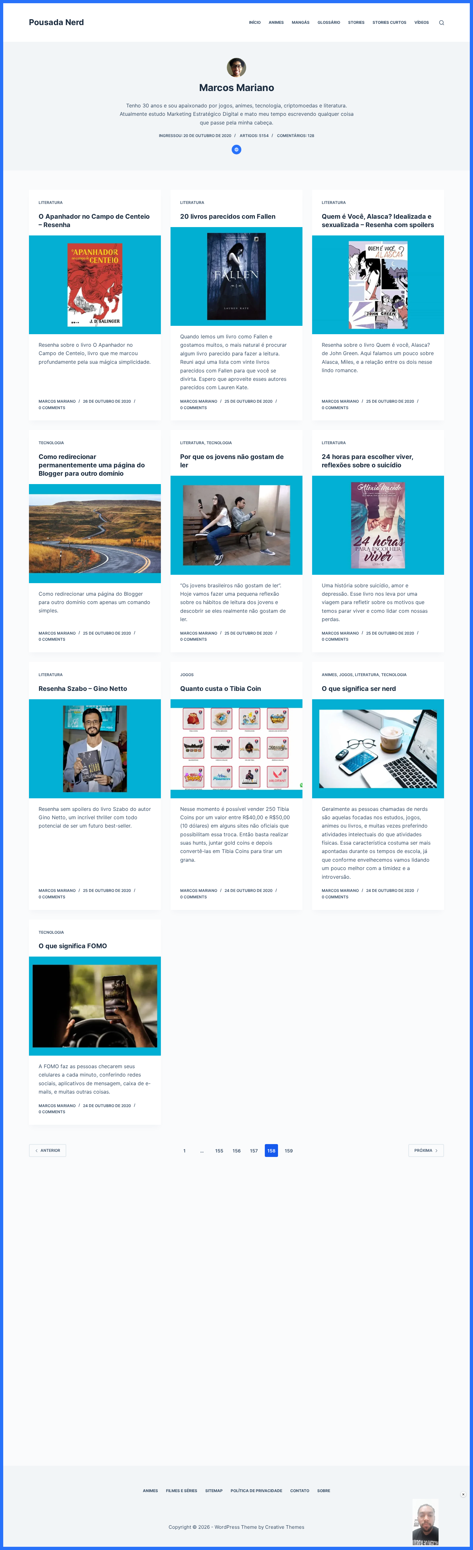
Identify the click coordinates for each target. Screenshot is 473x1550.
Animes (276, 22)
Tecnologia (51, 442)
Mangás (301, 22)
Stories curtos (389, 22)
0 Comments (52, 407)
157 (254, 1150)
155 (219, 1150)
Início (255, 22)
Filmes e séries (181, 1490)
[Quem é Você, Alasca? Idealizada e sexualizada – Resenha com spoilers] (378, 285)
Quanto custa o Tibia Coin (220, 688)
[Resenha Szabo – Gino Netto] (95, 748)
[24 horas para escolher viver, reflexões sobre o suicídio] (378, 525)
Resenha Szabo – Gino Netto (83, 688)
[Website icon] (236, 149)
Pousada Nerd (56, 22)
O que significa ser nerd (359, 688)
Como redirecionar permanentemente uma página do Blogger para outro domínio (92, 465)
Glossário (329, 22)
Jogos (187, 674)
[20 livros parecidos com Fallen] (236, 276)
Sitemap (214, 1490)
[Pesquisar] (441, 22)
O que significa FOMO (73, 946)
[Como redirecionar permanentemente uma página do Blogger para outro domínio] (95, 533)
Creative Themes (284, 1527)
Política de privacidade (256, 1490)
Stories (356, 22)
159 (289, 1150)
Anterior (50, 1150)
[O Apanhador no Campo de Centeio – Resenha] (95, 285)
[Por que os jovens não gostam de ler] (236, 525)
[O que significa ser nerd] (378, 748)
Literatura (51, 202)
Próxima (423, 1150)
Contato (299, 1490)
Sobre (323, 1490)
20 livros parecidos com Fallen (227, 216)
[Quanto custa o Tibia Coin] (236, 748)
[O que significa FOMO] (95, 1006)
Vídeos (421, 22)
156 (237, 1150)
